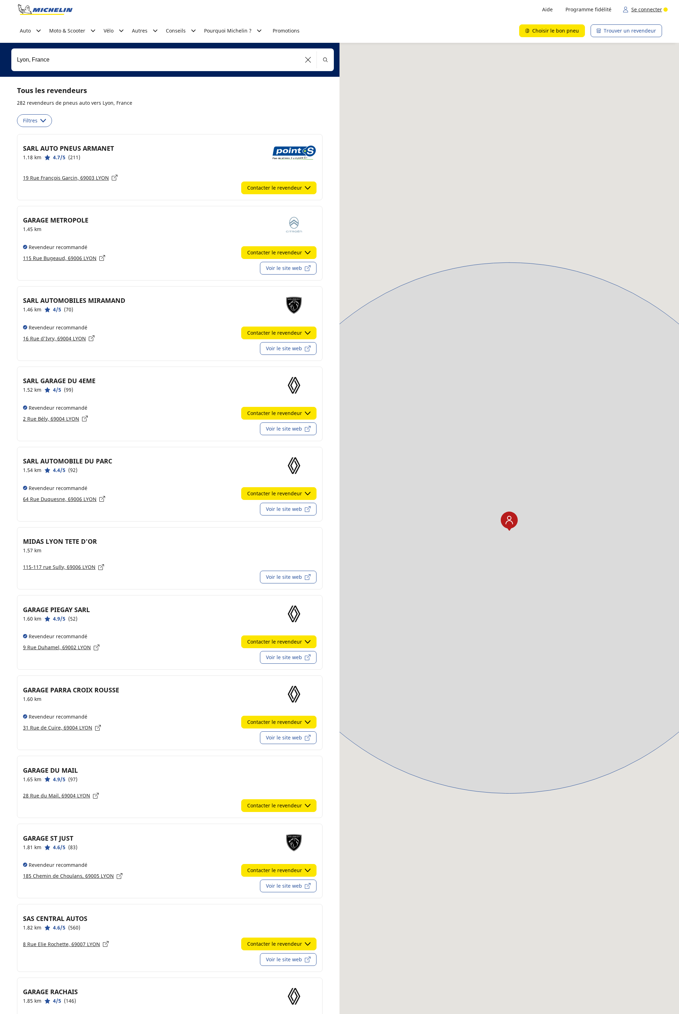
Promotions (286, 30)
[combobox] (172, 59)
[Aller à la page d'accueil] (45, 9)
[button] (308, 59)
